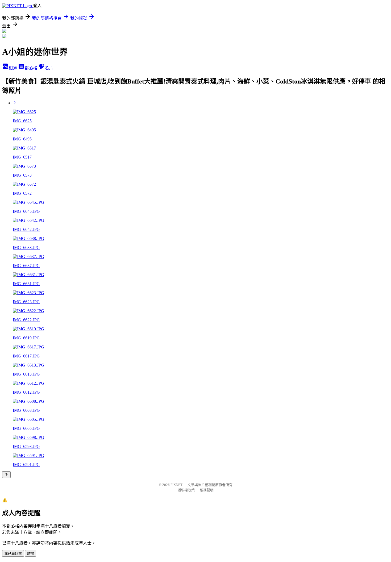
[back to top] (6, 474)
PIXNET (176, 485)
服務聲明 (207, 490)
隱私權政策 (186, 490)
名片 (49, 68)
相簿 (13, 68)
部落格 (31, 68)
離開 (30, 554)
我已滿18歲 (13, 554)
